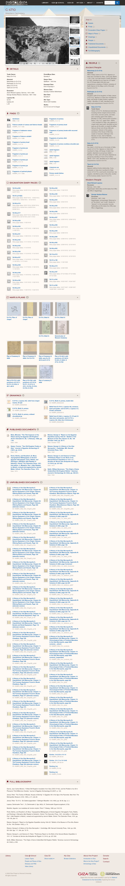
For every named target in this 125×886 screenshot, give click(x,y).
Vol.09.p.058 (53, 225)
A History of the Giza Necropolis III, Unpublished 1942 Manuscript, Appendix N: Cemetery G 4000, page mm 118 (64, 609)
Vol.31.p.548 (53, 285)
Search (105, 859)
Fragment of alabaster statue (22, 130)
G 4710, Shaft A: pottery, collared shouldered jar (23, 415)
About (90, 3)
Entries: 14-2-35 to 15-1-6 (57, 754)
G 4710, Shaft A (44, 317)
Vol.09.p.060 (53, 237)
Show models (48, 858)
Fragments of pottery (56, 119)
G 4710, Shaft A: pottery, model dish (61, 401)
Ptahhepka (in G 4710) (94, 92)
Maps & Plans (94, 33)
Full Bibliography (94, 51)
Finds (91, 26)
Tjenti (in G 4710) (93, 164)
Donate (99, 3)
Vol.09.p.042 (53, 188)
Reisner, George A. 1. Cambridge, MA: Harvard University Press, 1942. (61, 448)
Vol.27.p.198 (53, 260)
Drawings (92, 37)
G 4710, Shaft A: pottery (20, 408)
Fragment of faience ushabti (21, 136)
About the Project (90, 856)
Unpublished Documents (98, 47)
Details (90, 23)
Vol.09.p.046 (53, 194)
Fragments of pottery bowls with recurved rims (63, 131)
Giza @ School (58, 3)
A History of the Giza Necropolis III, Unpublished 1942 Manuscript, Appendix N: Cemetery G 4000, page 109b (64, 552)
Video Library (29, 866)
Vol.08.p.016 (16, 203)
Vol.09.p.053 (53, 200)
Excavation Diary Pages (97, 30)
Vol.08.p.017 (16, 213)
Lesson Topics (29, 858)
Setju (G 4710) (96, 107)
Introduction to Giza (89, 858)
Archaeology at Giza (89, 864)
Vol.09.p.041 (16, 288)
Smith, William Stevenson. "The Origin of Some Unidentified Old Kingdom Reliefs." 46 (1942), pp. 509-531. (63, 471)
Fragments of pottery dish (58, 138)
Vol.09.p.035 (16, 246)
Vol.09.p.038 (16, 265)
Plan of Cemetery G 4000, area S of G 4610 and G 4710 (45, 358)
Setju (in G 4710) (92, 143)
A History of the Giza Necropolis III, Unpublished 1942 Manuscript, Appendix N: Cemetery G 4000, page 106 (64, 543)
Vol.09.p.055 (53, 206)
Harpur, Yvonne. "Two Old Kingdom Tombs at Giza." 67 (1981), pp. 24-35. (26, 448)
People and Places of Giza (33, 861)
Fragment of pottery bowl (20, 142)
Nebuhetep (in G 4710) (94, 71)
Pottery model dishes (56, 173)
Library (45, 3)
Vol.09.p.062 (53, 242)
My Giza (80, 3)
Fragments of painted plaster (22, 171)
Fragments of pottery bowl (58, 125)
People (91, 40)
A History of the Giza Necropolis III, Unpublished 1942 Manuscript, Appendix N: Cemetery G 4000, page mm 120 (64, 629)
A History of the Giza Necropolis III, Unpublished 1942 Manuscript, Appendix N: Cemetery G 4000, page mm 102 (64, 590)
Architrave (15, 119)
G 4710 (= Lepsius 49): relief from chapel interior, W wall (25, 402)
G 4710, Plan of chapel (12, 318)
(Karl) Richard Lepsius (94, 183)
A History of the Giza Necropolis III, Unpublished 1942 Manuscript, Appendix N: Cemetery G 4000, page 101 (64, 533)
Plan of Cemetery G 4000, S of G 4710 (29, 357)
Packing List (53, 766)
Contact (106, 862)
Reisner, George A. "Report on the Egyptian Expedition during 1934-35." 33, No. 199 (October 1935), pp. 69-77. (62, 437)
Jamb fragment (54, 150)
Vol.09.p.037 (16, 257)
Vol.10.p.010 (53, 254)
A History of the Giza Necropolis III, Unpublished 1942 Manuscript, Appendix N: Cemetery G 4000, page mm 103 (64, 600)
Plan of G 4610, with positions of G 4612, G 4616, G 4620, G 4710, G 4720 (61, 359)
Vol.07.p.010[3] (17, 196)
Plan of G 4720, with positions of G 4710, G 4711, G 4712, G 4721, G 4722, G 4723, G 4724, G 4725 (30, 384)
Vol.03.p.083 (16, 188)
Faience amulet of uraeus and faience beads (27, 125)
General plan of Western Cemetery (61, 337)
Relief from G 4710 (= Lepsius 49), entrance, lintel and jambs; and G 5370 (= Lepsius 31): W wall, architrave (64, 408)
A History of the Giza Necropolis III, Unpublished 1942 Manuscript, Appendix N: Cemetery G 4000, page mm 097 (64, 581)
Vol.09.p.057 (53, 217)
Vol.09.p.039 (16, 273)
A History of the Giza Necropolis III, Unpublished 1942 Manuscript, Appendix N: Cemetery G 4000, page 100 (64, 524)
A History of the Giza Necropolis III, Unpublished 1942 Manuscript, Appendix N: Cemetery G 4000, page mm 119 (64, 619)
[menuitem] (45, 2)
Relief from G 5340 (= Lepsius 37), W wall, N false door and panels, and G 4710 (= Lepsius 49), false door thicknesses (63, 418)
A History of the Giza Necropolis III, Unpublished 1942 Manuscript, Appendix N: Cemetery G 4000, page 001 (64, 514)
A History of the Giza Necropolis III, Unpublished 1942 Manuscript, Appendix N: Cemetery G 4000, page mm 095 (64, 571)
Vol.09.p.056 (53, 211)
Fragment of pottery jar (20, 148)
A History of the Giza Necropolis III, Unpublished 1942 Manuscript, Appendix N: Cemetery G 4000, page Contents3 (64, 562)
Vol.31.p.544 (53, 279)
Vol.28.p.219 (53, 266)
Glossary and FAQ (30, 864)
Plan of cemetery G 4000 (45, 381)
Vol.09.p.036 (16, 251)
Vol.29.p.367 (53, 272)
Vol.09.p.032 (16, 240)
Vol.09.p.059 (53, 231)
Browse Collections (70, 858)
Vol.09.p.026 (16, 220)
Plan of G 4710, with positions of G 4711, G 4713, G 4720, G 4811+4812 (13, 383)
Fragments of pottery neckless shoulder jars (64, 144)
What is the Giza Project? (91, 861)
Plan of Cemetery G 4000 (13, 357)
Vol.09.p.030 (16, 226)
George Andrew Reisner (99, 194)
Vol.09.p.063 (53, 248)
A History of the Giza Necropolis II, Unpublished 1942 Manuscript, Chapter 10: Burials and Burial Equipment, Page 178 (26, 613)
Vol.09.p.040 (16, 280)
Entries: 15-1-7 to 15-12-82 (58, 760)
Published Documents (96, 44)
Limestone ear (54, 167)
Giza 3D (70, 3)
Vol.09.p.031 (16, 234)
